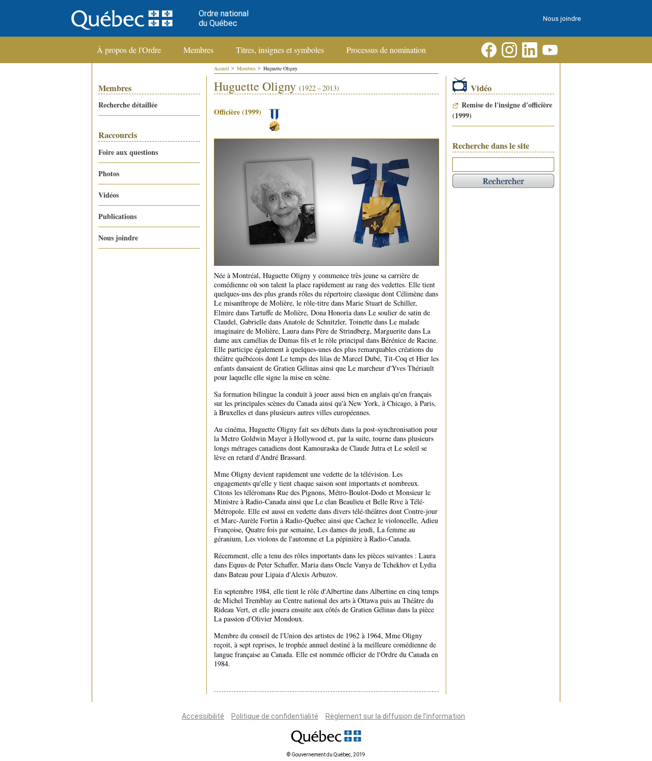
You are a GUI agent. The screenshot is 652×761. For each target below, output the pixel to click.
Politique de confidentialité (274, 716)
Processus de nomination (386, 50)
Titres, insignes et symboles (280, 50)
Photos (108, 173)
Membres (198, 50)
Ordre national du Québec (224, 18)
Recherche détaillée (127, 104)
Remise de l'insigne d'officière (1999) (502, 110)
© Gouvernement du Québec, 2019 (326, 754)
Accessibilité (203, 716)
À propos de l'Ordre (129, 50)
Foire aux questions (128, 152)
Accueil (221, 68)
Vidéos (108, 194)
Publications (117, 216)
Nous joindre (562, 18)
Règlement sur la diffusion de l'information (395, 716)
